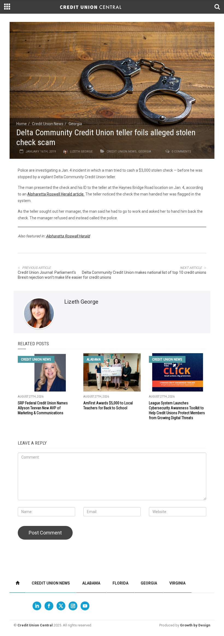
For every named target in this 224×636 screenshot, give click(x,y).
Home (21, 124)
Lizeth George (81, 151)
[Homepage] (17, 583)
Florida (120, 583)
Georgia (75, 124)
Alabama (94, 359)
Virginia (177, 583)
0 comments (181, 151)
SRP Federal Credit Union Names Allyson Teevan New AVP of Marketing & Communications (43, 408)
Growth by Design (195, 625)
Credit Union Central (35, 625)
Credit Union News (47, 124)
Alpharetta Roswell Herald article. (55, 194)
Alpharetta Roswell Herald (68, 236)
